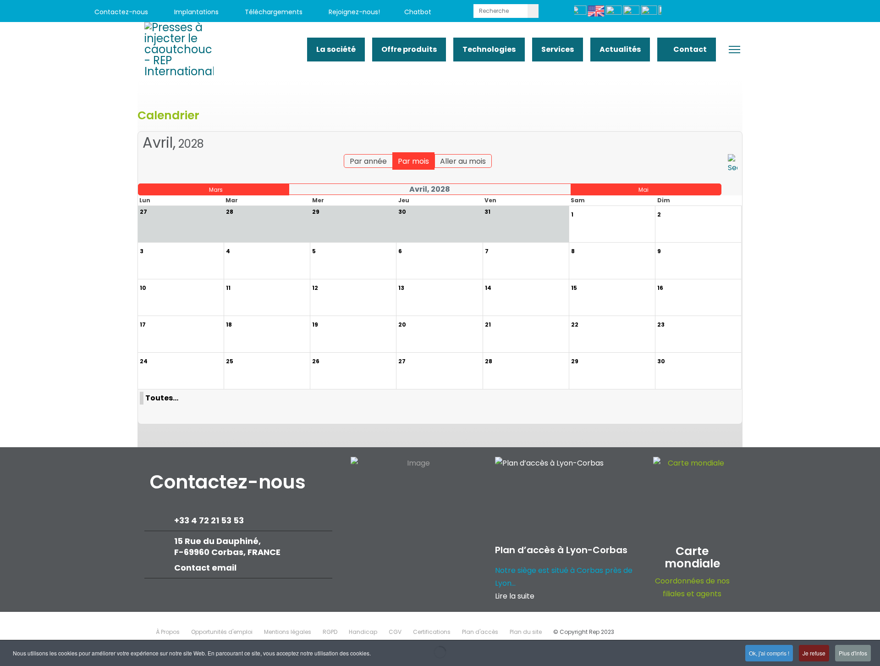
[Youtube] (750, 12)
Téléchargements (272, 12)
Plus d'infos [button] (853, 653)
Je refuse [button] (814, 653)
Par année (368, 161)
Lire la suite (514, 596)
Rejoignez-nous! (353, 12)
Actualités (620, 49)
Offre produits (409, 49)
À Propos (168, 632)
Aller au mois (463, 161)
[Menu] (734, 49)
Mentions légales (287, 632)
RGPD (330, 632)
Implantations (195, 12)
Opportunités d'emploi (222, 632)
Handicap (363, 632)
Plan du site (526, 632)
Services (557, 49)
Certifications (432, 632)
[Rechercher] (732, 164)
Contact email (206, 567)
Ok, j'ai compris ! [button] (769, 653)
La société (336, 49)
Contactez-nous (120, 12)
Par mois (413, 161)
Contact (689, 49)
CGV (395, 632)
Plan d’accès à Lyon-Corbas (561, 550)
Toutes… (161, 398)
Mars (216, 190)
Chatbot (417, 12)
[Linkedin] (771, 12)
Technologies (489, 49)
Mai (643, 190)
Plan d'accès (480, 632)
